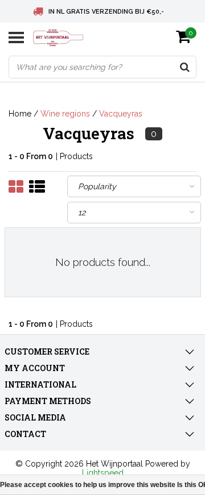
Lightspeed (103, 472)
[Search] (184, 67)
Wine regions (65, 113)
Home (20, 113)
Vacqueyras (120, 113)
